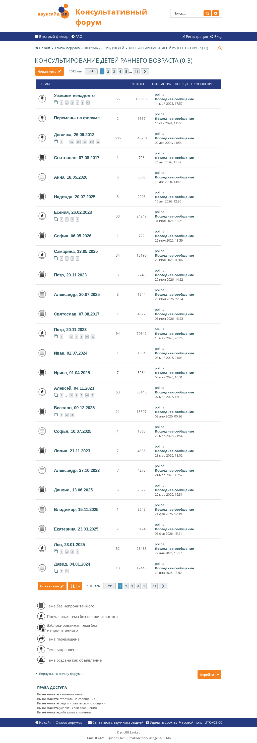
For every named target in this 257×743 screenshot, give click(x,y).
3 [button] (114, 71)
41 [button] (136, 71)
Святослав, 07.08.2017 (76, 157)
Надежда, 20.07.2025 (74, 196)
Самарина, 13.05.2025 (76, 251)
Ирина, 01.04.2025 (72, 372)
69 (98, 141)
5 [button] (126, 71)
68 (91, 141)
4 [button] (120, 71)
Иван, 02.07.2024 (70, 353)
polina (159, 94)
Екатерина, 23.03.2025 (76, 529)
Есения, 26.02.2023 (73, 212)
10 (93, 336)
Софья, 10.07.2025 (72, 431)
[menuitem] (76, 36)
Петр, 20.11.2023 (70, 274)
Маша (159, 329)
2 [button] (108, 71)
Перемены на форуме (77, 117)
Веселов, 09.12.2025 (74, 407)
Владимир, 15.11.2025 (76, 509)
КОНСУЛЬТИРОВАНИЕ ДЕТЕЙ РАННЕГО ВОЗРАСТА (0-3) (113, 60)
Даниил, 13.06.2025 (73, 489)
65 (72, 141)
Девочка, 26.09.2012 (74, 134)
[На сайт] (55, 10)
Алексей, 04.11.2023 (74, 388)
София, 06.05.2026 (72, 235)
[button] (91, 71)
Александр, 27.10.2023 (77, 470)
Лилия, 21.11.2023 (72, 450)
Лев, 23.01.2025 (69, 544)
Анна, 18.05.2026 (70, 177)
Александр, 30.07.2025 (77, 294)
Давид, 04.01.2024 (72, 564)
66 (78, 141)
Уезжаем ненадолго (74, 95)
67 (85, 141)
